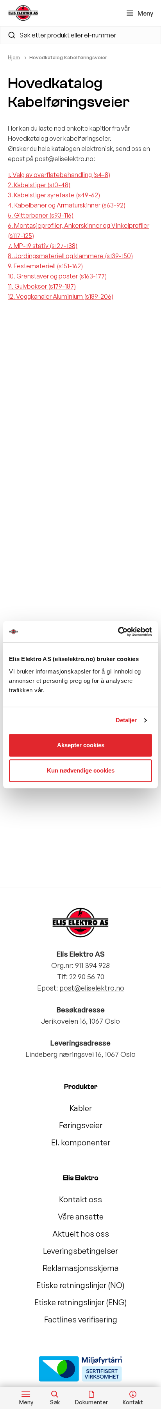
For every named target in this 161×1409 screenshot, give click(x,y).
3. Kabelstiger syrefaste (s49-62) (54, 195)
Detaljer (126, 720)
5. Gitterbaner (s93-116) (40, 215)
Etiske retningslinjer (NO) (80, 1285)
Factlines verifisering (80, 1319)
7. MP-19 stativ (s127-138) (42, 246)
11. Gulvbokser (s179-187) (42, 286)
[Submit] (8, 35)
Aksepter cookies (80, 745)
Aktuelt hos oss (80, 1234)
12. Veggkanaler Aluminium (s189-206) (60, 296)
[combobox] (80, 35)
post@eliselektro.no (91, 988)
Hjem (14, 57)
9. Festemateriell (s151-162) (45, 266)
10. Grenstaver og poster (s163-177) (57, 276)
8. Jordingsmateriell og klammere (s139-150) (70, 256)
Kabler (81, 1108)
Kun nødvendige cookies (80, 770)
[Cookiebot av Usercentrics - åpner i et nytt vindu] (118, 632)
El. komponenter (80, 1142)
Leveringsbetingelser (80, 1251)
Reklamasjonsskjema (81, 1268)
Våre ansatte (81, 1216)
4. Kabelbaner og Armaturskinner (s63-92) (66, 205)
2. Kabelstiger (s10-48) (39, 185)
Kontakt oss (80, 1199)
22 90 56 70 (86, 976)
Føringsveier (80, 1125)
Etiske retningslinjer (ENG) (80, 1302)
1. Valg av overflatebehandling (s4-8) (59, 175)
